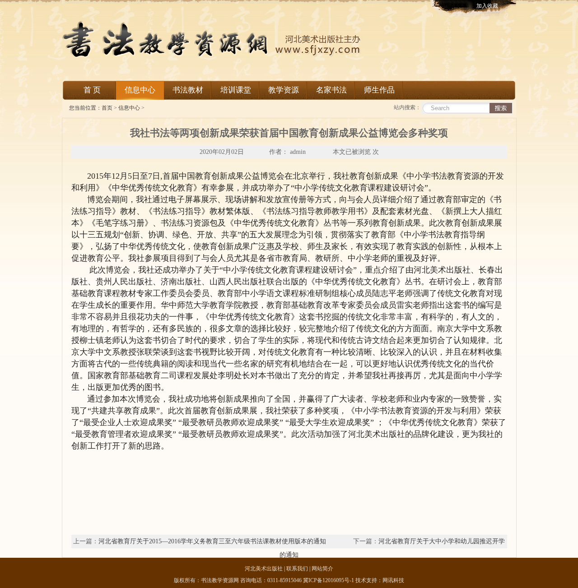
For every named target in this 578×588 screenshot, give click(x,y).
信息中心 (140, 90)
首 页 (92, 90)
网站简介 (321, 568)
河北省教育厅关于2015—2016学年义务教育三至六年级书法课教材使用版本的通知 (212, 541)
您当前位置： (82, 108)
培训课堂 (235, 90)
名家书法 (331, 90)
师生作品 (379, 90)
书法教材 (187, 90)
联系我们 (297, 568)
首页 (107, 108)
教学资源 (283, 90)
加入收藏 (487, 6)
